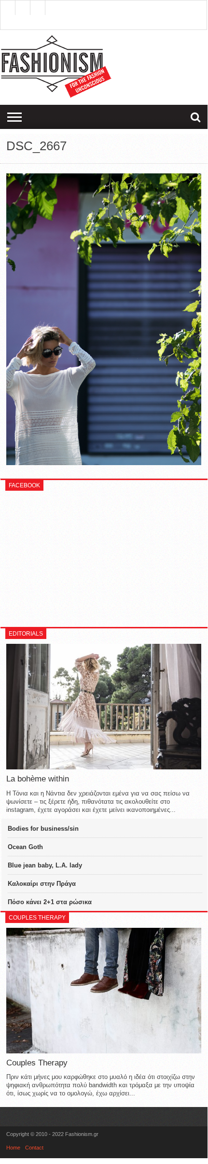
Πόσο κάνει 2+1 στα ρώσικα (50, 902)
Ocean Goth (25, 847)
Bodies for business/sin (43, 828)
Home (13, 1147)
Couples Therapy (37, 1062)
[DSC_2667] (103, 463)
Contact (34, 1147)
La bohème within (37, 778)
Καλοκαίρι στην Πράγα (42, 883)
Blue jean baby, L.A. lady (45, 865)
